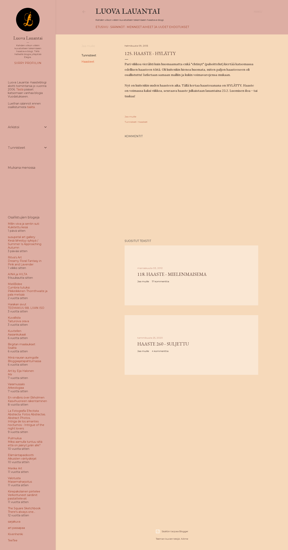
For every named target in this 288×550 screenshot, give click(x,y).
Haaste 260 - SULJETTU (163, 344)
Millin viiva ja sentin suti (23, 223)
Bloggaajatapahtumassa (24, 361)
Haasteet (88, 61)
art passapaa (16, 528)
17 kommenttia (160, 281)
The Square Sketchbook (24, 508)
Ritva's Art (15, 257)
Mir (10, 374)
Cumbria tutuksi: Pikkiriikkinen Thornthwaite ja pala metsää (27, 291)
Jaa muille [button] (88, 46)
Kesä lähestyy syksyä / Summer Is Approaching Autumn (24, 244)
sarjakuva (14, 521)
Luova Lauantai (128, 11)
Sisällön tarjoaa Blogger (175, 531)
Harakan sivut (17, 304)
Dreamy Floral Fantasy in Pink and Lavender (25, 262)
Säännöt (117, 27)
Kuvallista (14, 317)
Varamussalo (16, 384)
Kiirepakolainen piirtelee (24, 491)
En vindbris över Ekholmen (26, 397)
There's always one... (21, 512)
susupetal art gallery (21, 237)
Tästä (20, 89)
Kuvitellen (14, 331)
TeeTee (12, 540)
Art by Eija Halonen (21, 371)
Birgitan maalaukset (21, 344)
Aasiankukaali (17, 334)
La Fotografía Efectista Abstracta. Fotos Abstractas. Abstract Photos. (27, 414)
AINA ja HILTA (17, 274)
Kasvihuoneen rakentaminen (27, 401)
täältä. (31, 107)
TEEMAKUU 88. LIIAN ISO (26, 308)
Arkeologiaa (16, 388)
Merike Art (15, 468)
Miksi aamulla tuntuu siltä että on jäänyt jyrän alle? (25, 443)
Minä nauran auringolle (23, 357)
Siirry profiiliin (27, 63)
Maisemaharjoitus (20, 481)
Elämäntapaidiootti (21, 455)
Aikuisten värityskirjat (22, 458)
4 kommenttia (160, 351)
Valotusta (14, 478)
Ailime (184, 538)
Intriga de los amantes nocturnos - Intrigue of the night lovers (26, 425)
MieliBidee (15, 284)
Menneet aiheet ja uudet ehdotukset (158, 27)
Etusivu (102, 27)
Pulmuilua (15, 438)
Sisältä (12, 348)
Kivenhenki (15, 534)
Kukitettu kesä (18, 227)
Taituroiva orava (18, 321)
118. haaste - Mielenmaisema (171, 274)
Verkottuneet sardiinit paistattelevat (22, 496)
